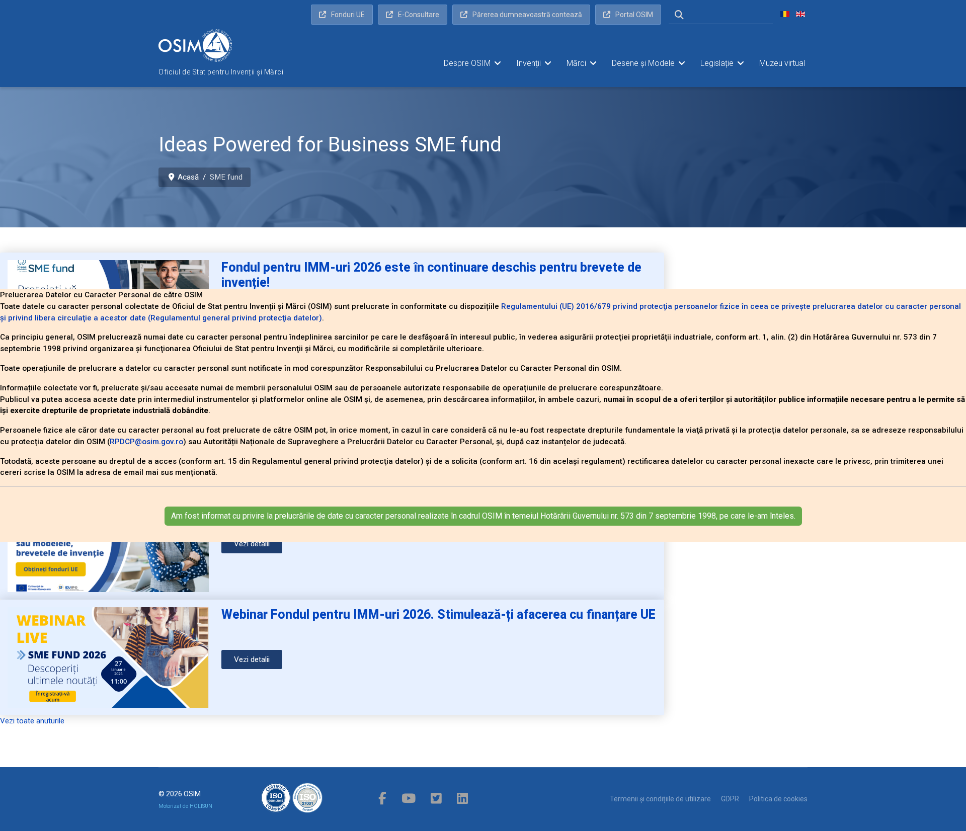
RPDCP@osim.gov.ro (146, 441)
